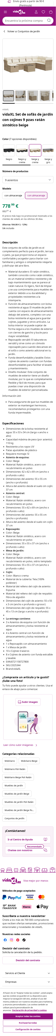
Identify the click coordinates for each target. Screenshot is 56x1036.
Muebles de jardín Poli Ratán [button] (19, 802)
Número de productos (15, 171)
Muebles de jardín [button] (14, 785)
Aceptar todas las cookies (27, 1016)
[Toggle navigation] (5, 12)
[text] (10, 206)
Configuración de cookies (27, 1029)
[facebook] (5, 939)
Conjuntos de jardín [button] (14, 818)
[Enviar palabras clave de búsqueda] (49, 20)
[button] (9, 154)
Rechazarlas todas (28, 1023)
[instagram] (11, 939)
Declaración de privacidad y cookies (29, 1010)
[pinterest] (17, 939)
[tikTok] (23, 939)
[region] (28, 1011)
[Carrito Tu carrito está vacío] (50, 12)
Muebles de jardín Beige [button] (17, 793)
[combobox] (27, 20)
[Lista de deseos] (43, 12)
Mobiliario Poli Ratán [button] (15, 769)
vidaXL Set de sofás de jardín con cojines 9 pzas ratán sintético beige (27, 119)
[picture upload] (27, 722)
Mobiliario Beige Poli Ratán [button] (18, 777)
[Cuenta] (36, 12)
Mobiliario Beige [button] (29, 760)
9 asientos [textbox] (11, 180)
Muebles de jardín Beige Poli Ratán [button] (20, 810)
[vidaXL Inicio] (19, 12)
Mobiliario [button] (10, 760)
